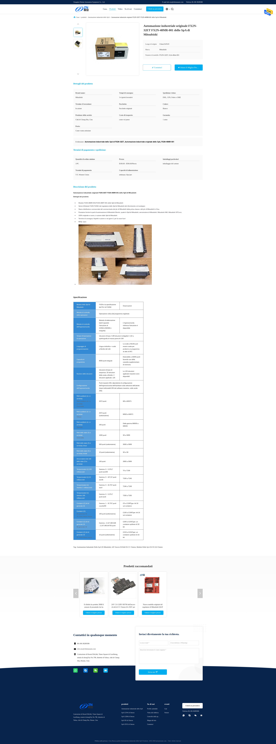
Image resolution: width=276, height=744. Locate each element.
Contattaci (138, 9)
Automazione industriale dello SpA (98, 17)
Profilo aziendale (152, 709)
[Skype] (88, 672)
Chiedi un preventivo (155, 9)
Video (120, 9)
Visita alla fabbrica (153, 712)
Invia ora (152, 672)
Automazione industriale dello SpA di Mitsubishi (94, 547)
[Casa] (82, 9)
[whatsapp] (78, 672)
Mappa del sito (151, 720)
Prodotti (112, 9)
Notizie (166, 712)
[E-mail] (108, 672)
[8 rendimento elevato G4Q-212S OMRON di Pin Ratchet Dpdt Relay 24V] (153, 586)
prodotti (83, 17)
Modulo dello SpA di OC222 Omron (150, 547)
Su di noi (128, 9)
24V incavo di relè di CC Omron (124, 547)
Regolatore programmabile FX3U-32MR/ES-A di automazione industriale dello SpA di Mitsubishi (94, 607)
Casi (165, 709)
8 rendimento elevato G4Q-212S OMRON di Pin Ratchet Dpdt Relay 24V (153, 607)
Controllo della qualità (153, 717)
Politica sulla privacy (101, 741)
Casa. (105, 9)
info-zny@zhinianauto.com (86, 649)
